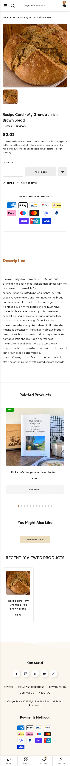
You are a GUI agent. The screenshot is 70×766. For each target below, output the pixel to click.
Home (5, 17)
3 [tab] (24, 506)
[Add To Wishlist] (17, 580)
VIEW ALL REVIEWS (15, 126)
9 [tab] (42, 506)
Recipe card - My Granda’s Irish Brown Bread (18, 604)
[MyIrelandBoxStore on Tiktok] (53, 673)
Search (8, 687)
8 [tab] (39, 506)
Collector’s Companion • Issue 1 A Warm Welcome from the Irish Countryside (35, 472)
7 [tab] (36, 506)
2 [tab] (21, 506)
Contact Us (27, 692)
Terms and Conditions (31, 687)
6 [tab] (33, 506)
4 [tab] (27, 506)
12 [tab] (51, 506)
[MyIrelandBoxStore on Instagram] (25, 673)
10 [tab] (45, 506)
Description (14, 261)
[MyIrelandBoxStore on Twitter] (35, 673)
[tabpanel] (35, 55)
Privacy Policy (57, 687)
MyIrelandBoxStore (35, 5)
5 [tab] (30, 506)
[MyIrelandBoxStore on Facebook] (16, 673)
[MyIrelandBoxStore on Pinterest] (44, 673)
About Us (44, 692)
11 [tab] (48, 506)
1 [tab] (18, 506)
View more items (35, 539)
